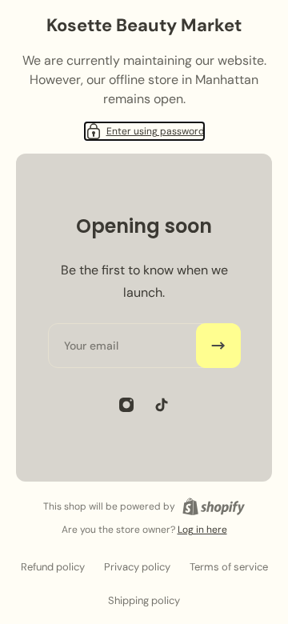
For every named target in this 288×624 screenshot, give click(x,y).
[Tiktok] (161, 404)
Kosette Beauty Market (144, 25)
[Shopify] (213, 506)
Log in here (202, 529)
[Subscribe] (218, 345)
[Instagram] (126, 404)
